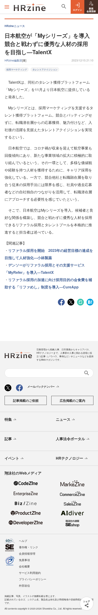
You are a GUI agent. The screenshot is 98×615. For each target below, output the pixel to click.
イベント (12, 458)
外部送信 (24, 585)
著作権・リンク (28, 547)
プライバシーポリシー (32, 579)
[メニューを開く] (7, 7)
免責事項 (24, 560)
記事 (8, 438)
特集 (8, 419)
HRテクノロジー (69, 458)
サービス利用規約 (30, 573)
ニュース (63, 419)
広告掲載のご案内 (72, 400)
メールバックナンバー (41, 386)
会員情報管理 (27, 553)
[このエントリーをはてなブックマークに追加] (90, 301)
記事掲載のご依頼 (26, 400)
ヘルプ (23, 541)
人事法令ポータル (70, 438)
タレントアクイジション (44, 69)
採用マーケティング (16, 69)
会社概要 (24, 566)
